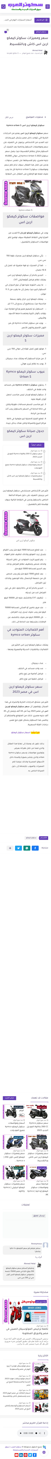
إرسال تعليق (38, 1216)
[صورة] (40, 1367)
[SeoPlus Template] (44, 1447)
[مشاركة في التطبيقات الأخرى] (10, 848)
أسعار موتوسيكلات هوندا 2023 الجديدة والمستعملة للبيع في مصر (17, 1382)
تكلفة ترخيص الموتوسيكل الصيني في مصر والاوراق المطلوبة (27, 1331)
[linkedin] (21, 1455)
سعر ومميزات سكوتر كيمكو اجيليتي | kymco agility (14, 1188)
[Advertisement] (25, 86)
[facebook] (35, 1455)
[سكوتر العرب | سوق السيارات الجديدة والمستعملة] (25, 6)
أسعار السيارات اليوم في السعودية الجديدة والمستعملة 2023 (17, 20)
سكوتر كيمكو (41, 32)
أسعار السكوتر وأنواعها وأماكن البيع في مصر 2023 (17, 1407)
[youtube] (16, 1455)
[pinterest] (25, 1455)
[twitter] (30, 1455)
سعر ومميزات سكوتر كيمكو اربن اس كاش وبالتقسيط (38, 1157)
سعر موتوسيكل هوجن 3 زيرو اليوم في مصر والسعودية (18, 1367)
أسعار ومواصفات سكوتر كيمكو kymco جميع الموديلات (15, 1127)
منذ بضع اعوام (35, 451)
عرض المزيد (9, 1098)
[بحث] (3, 6)
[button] (35, 848)
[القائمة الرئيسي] (47, 6)
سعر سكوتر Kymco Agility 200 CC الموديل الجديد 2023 (37, 1127)
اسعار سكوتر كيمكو (20, 733)
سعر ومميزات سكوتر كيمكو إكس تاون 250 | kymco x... (14, 1157)
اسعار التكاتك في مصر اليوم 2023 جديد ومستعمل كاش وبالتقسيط (16, 1394)
